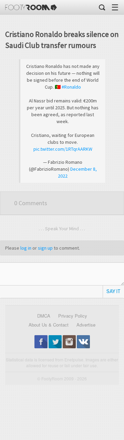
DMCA (43, 315)
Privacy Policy (72, 315)
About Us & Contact (49, 324)
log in (25, 248)
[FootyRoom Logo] (31, 7)
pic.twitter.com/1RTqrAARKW (62, 149)
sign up (45, 248)
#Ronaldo (71, 87)
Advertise (85, 324)
